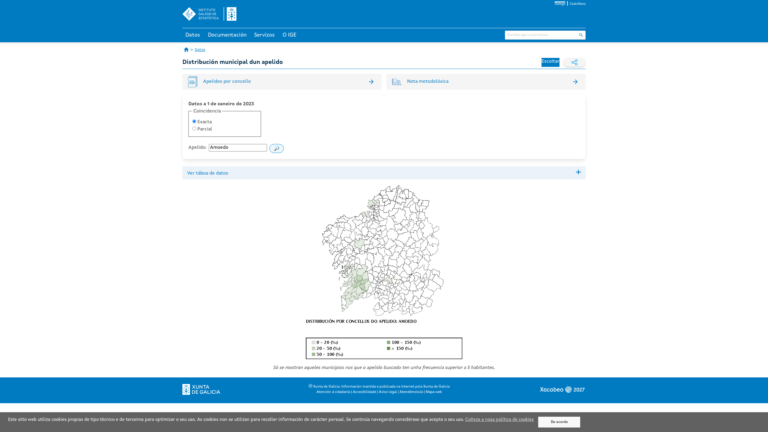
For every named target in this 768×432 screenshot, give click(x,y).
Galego (560, 4)
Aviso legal (388, 392)
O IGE (289, 35)
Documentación (227, 35)
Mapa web (434, 392)
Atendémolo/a (411, 392)
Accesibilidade (364, 392)
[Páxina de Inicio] (186, 49)
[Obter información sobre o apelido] (276, 148)
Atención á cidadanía (333, 392)
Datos (192, 35)
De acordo (559, 422)
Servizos (264, 35)
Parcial (204, 129)
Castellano (578, 4)
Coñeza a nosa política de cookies (499, 420)
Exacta (204, 122)
